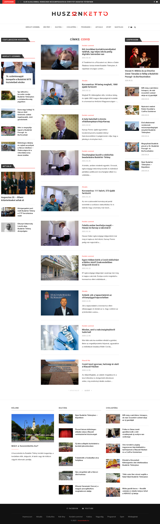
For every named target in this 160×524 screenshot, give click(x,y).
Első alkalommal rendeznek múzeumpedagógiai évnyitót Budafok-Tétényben (149, 128)
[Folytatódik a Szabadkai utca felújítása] (66, 461)
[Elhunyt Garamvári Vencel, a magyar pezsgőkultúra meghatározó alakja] (66, 489)
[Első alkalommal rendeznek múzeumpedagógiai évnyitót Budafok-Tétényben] (132, 126)
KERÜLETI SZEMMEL (33, 27)
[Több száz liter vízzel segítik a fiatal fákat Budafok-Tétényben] (113, 478)
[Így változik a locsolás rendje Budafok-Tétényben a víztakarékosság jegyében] (8, 95)
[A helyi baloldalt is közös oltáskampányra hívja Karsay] (59, 127)
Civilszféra (50, 517)
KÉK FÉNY (46, 27)
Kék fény (61, 517)
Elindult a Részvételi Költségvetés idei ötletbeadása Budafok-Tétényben (135, 462)
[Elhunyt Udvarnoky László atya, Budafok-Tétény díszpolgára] (8, 227)
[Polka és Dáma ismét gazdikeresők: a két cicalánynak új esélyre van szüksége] (113, 433)
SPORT (108, 27)
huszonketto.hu (83, 520)
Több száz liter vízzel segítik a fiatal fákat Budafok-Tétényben (135, 475)
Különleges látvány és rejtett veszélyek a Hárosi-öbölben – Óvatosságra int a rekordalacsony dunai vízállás (26, 149)
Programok (111, 517)
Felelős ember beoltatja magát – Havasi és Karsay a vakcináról (97, 226)
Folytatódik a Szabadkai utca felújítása (87, 459)
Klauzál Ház (86, 360)
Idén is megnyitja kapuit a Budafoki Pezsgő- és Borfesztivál (25, 131)
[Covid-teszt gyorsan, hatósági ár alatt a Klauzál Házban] (59, 372)
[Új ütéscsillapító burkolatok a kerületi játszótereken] (66, 447)
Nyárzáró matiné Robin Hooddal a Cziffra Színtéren (148, 109)
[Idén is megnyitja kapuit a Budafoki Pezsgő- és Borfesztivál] (8, 131)
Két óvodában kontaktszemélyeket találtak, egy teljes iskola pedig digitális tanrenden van (99, 51)
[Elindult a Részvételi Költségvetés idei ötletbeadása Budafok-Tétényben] (113, 463)
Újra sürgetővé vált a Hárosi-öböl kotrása (86, 473)
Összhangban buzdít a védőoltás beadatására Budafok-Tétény (97, 156)
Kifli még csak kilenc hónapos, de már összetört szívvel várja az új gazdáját (149, 91)
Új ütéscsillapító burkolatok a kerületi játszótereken (87, 445)
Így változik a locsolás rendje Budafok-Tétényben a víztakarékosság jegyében (26, 97)
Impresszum (27, 517)
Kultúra (89, 517)
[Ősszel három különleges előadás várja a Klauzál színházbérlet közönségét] (66, 433)
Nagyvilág (99, 517)
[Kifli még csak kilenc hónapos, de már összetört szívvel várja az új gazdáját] (132, 91)
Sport (122, 517)
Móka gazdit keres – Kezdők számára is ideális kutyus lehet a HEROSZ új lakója (135, 491)
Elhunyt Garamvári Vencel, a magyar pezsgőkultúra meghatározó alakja (86, 488)
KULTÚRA (58, 27)
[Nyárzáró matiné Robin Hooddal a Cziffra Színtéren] (132, 110)
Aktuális (84, 81)
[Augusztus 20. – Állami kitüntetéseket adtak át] (18, 183)
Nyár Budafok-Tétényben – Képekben (147, 164)
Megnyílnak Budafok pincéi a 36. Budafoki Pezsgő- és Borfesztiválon (150, 147)
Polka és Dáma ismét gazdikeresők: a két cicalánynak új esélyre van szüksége (133, 433)
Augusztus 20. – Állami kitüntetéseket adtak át (12, 198)
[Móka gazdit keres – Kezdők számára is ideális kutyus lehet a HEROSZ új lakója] (113, 492)
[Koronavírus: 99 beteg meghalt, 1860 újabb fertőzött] (59, 92)
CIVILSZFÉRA (71, 27)
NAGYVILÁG (119, 27)
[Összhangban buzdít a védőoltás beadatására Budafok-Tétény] (59, 162)
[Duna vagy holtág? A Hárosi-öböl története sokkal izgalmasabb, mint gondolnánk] (8, 113)
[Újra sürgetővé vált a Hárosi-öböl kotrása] (66, 475)
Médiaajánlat (133, 517)
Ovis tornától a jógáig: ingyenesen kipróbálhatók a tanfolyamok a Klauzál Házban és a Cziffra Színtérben (134, 448)
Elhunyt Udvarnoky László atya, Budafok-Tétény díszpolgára (25, 227)
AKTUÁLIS (99, 27)
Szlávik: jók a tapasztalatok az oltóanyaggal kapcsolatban (97, 296)
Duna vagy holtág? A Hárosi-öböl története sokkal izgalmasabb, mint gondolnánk (26, 115)
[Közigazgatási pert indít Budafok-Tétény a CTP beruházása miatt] (8, 212)
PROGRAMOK (85, 27)
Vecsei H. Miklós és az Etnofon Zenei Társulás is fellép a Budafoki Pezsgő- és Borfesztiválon (141, 74)
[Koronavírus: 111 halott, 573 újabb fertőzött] (59, 198)
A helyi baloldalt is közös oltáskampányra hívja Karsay (96, 120)
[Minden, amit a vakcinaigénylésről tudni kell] (59, 337)
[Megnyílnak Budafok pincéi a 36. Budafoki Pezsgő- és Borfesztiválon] (132, 147)
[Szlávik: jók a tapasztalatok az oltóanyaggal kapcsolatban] (59, 303)
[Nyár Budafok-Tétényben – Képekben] (132, 165)
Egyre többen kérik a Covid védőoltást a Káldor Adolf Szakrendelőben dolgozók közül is (100, 262)
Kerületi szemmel (88, 45)
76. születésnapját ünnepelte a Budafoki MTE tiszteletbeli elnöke (18, 79)
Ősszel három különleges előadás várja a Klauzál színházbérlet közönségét (86, 431)
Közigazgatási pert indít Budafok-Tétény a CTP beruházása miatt (26, 212)
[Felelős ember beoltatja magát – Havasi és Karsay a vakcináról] (59, 233)
